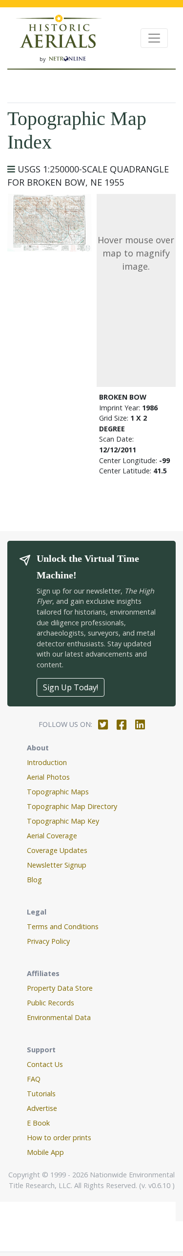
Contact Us (45, 1064)
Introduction (47, 762)
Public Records (50, 1002)
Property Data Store (60, 988)
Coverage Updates (57, 850)
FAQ (34, 1079)
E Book (38, 1123)
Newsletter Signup (56, 865)
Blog (34, 879)
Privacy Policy (48, 941)
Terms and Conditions (63, 926)
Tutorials (41, 1093)
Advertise (42, 1108)
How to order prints (59, 1137)
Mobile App (45, 1152)
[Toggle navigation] (154, 38)
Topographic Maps (58, 791)
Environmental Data (59, 1017)
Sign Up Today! (70, 687)
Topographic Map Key (63, 821)
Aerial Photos (48, 777)
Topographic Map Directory (72, 806)
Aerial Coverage (52, 835)
